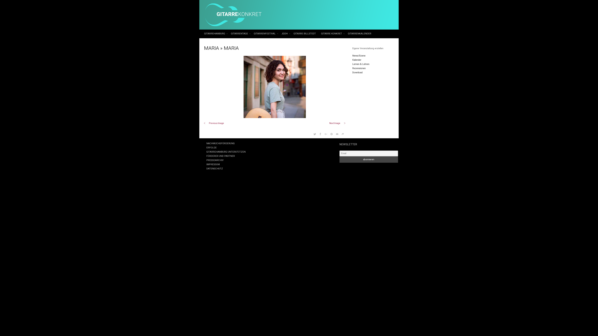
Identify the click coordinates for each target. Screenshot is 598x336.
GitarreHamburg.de (281, 175)
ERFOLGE (211, 147)
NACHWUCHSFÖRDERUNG (220, 143)
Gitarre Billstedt (305, 33)
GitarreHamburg (215, 33)
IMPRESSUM (213, 164)
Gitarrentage (240, 33)
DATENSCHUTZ (214, 168)
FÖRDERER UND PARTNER (220, 156)
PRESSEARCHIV (215, 160)
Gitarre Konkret (332, 33)
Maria (211, 48)
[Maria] (274, 87)
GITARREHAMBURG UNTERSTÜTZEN (226, 152)
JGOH (285, 33)
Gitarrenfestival (265, 33)
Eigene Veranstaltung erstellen (367, 48)
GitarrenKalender (359, 33)
